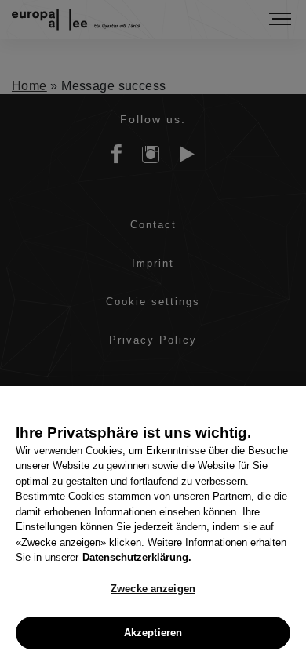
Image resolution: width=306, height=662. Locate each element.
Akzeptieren (153, 632)
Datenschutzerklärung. (136, 557)
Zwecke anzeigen (153, 589)
